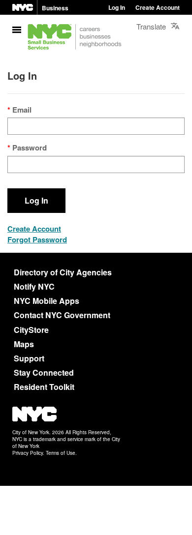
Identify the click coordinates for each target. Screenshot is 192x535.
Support (29, 358)
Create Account (157, 7)
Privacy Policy (27, 452)
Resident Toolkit (44, 386)
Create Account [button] (34, 228)
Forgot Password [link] (37, 239)
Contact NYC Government (62, 315)
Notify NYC (34, 286)
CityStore (31, 329)
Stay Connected (44, 372)
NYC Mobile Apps (46, 300)
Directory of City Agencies (63, 272)
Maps (24, 344)
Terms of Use (60, 452)
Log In (116, 7)
